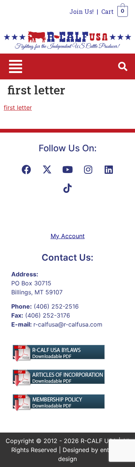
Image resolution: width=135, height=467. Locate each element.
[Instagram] (88, 169)
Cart (107, 11)
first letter (18, 107)
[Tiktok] (67, 188)
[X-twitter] (47, 169)
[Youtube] (67, 169)
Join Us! (81, 11)
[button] (15, 66)
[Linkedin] (108, 169)
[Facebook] (26, 169)
